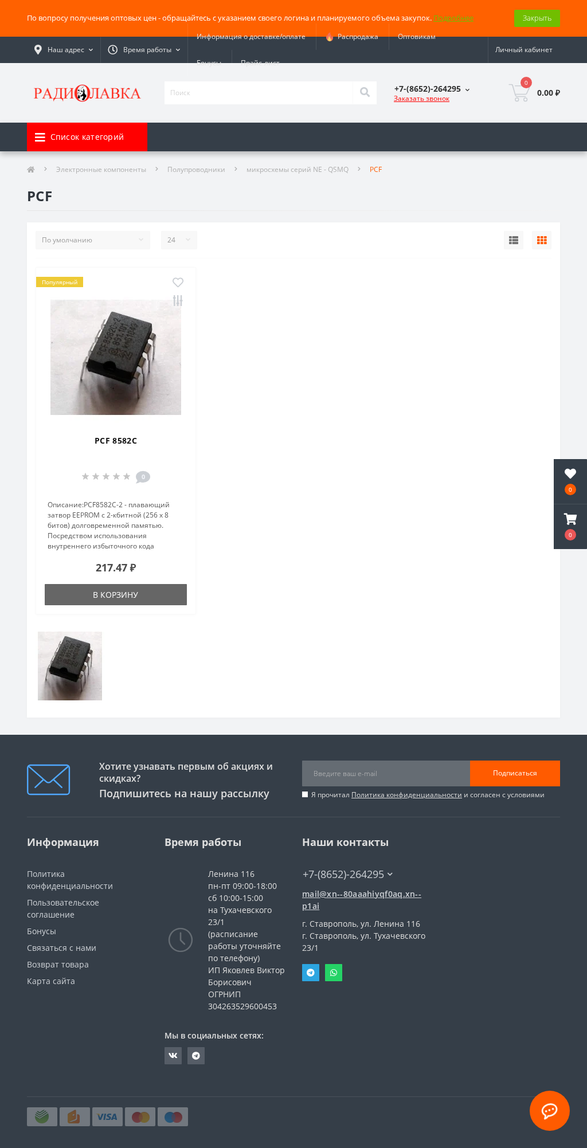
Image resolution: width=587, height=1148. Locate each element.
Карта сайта (51, 980)
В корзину (115, 594)
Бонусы (209, 63)
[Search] (365, 92)
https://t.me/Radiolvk (196, 1055)
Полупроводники (196, 169)
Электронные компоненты (101, 169)
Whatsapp (333, 972)
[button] (570, 526)
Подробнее (453, 18)
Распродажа (356, 36)
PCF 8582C (116, 440)
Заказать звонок (421, 98)
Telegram (310, 972)
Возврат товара (58, 964)
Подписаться (515, 773)
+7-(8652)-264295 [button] (343, 874)
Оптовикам (417, 36)
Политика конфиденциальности (406, 795)
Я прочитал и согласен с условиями (428, 795)
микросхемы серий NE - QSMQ (297, 169)
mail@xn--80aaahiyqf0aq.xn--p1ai (361, 899)
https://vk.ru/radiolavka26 (173, 1055)
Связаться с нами (61, 947)
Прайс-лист (260, 63)
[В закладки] (178, 283)
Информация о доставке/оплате (251, 36)
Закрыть (537, 18)
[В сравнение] (178, 301)
